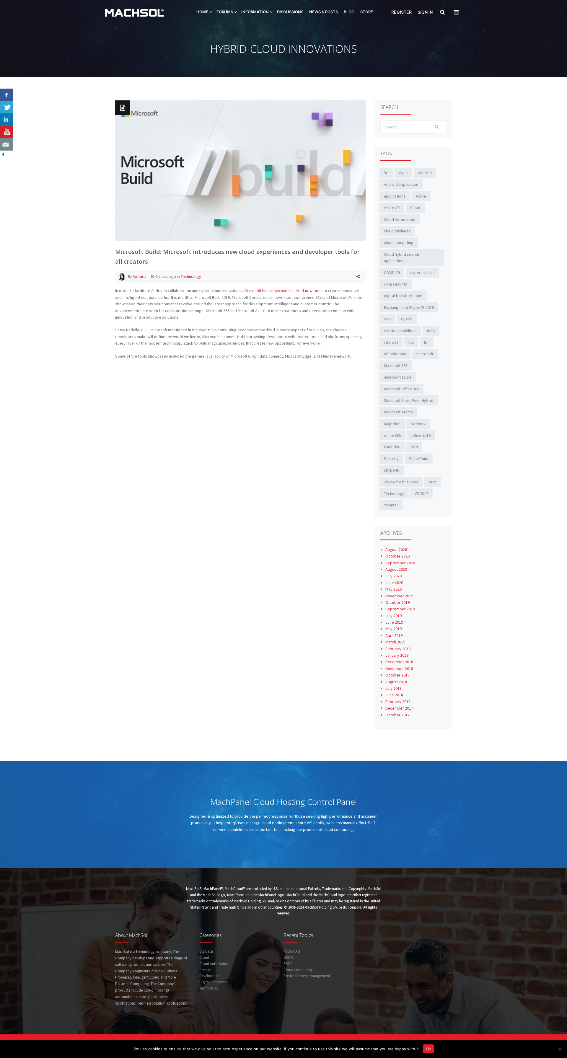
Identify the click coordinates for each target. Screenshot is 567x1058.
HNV (387, 319)
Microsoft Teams (398, 412)
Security (391, 458)
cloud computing (398, 242)
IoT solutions (395, 353)
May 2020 (393, 589)
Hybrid (407, 319)
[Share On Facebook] (6, 95)
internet (391, 342)
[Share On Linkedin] (6, 119)
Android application (401, 184)
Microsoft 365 (396, 365)
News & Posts (323, 11)
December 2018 (399, 661)
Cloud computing (298, 969)
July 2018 (393, 688)
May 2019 (393, 628)
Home (202, 11)
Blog (349, 11)
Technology (191, 276)
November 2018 (399, 668)
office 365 (392, 435)
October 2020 (397, 556)
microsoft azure (398, 377)
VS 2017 (421, 493)
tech (432, 482)
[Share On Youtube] (6, 132)
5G (386, 172)
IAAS (431, 330)
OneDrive (392, 446)
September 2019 (400, 609)
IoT (426, 342)
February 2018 (397, 701)
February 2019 (397, 648)
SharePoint (418, 458)
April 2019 (394, 635)
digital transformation (403, 295)
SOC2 (288, 963)
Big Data (206, 951)
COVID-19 (392, 272)
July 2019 (393, 615)
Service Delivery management (307, 975)
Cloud (415, 207)
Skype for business (401, 482)
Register (401, 11)
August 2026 (396, 549)
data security (395, 284)
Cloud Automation (399, 219)
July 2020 (393, 575)
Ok (428, 1048)
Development (210, 975)
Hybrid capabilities (400, 330)
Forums (224, 11)
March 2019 (395, 642)
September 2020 (400, 562)
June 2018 (394, 694)
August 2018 (396, 681)
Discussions (290, 11)
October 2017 (397, 715)
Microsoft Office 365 (401, 389)
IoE (411, 342)
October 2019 (397, 602)
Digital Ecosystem (213, 981)
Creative (205, 969)
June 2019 (394, 622)
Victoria (139, 276)
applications (394, 196)
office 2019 (421, 435)
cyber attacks (422, 272)
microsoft (424, 353)
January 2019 (396, 655)
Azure (421, 196)
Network (418, 423)
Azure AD (392, 207)
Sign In (425, 11)
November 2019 (399, 596)
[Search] (441, 13)
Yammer (391, 505)
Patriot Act (292, 951)
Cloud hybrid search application (401, 257)
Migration (392, 423)
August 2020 (396, 569)
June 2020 (394, 582)
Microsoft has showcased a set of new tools (283, 290)
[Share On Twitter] (6, 107)
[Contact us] (6, 144)
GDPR (288, 957)
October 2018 (397, 675)
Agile (403, 172)
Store (366, 11)
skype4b (391, 470)
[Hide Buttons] (3, 154)
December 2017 (399, 708)
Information (255, 11)
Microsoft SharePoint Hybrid (408, 400)
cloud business (397, 231)
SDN (414, 446)
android (425, 172)
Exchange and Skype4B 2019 (409, 307)
